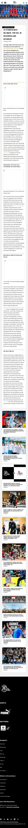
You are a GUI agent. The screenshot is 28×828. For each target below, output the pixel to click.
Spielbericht (6, 152)
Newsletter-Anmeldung (13, 807)
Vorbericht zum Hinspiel (18, 205)
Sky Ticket (5, 401)
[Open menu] (2, 3)
